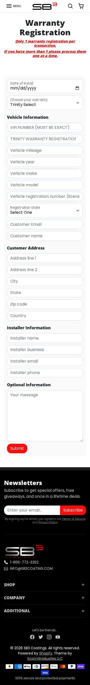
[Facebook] (32, 637)
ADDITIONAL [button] (17, 611)
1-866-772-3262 (24, 562)
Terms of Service (73, 519)
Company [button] (14, 597)
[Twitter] (40, 637)
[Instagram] (49, 637)
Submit (17, 448)
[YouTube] (58, 637)
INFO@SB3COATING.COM (31, 568)
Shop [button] (9, 585)
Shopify (45, 653)
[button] (13, 6)
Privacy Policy (48, 522)
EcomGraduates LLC (45, 658)
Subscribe (73, 510)
